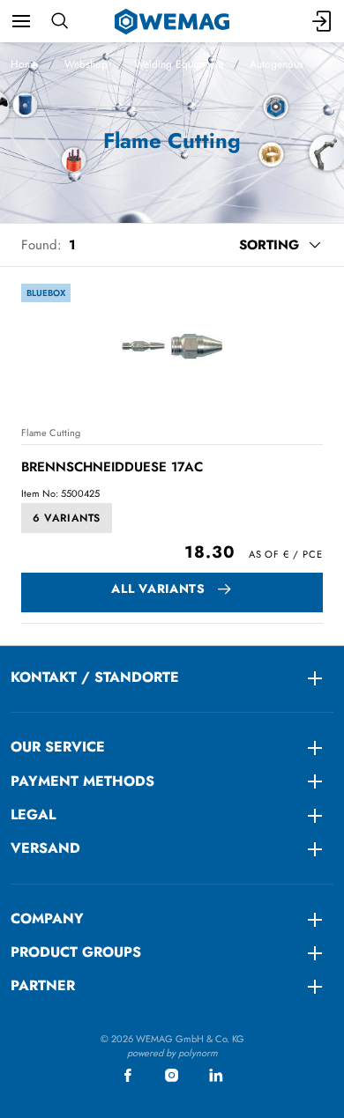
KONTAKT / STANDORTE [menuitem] (95, 677)
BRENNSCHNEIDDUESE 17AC (112, 467)
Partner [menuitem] (43, 985)
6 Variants (67, 518)
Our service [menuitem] (58, 747)
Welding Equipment (178, 64)
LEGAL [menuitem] (33, 814)
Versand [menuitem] (45, 848)
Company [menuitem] (47, 918)
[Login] (323, 21)
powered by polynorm (172, 1053)
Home (24, 64)
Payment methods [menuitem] (82, 781)
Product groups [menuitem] (76, 952)
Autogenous (276, 64)
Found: (41, 245)
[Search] (59, 21)
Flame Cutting (50, 433)
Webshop (86, 64)
